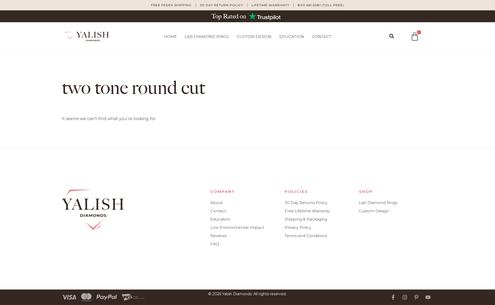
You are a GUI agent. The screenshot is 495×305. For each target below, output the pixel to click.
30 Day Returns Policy (306, 202)
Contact (321, 36)
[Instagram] (405, 297)
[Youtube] (428, 297)
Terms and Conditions (306, 235)
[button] (391, 36)
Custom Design (254, 36)
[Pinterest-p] (416, 297)
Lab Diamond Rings (207, 36)
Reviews (218, 235)
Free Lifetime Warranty (307, 210)
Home (170, 36)
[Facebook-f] (393, 297)
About (216, 202)
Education (291, 36)
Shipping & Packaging (306, 219)
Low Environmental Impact (237, 227)
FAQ (214, 243)
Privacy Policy (298, 227)
